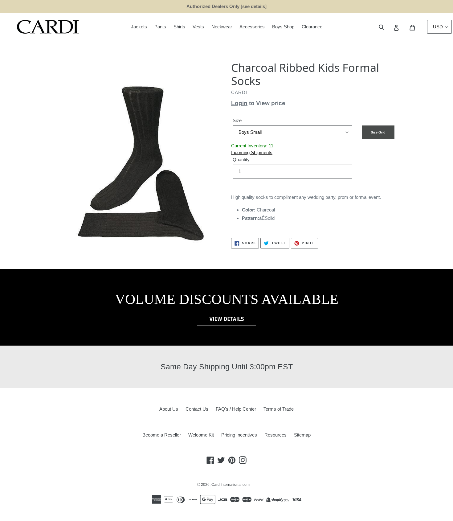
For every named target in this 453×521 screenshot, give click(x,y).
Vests (198, 26)
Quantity (241, 159)
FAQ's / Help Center (236, 409)
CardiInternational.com (230, 484)
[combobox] (388, 27)
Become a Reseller (161, 434)
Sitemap (302, 434)
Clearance (312, 26)
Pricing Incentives (239, 434)
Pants (160, 26)
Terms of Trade (278, 409)
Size (237, 120)
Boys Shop (283, 26)
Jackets (139, 26)
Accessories (252, 26)
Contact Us (197, 409)
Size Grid (378, 132)
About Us (168, 409)
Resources (275, 434)
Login (239, 103)
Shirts (179, 26)
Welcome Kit (201, 434)
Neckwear (221, 26)
